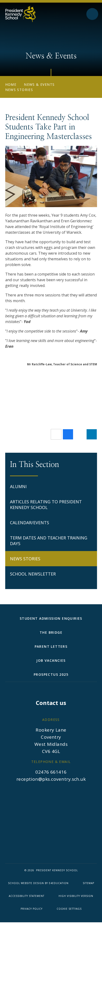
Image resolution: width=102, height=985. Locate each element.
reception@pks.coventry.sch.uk (51, 779)
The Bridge (51, 632)
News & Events (39, 84)
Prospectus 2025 (51, 674)
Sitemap (88, 883)
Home (11, 84)
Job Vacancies (50, 660)
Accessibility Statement (26, 896)
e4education (59, 883)
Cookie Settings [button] (69, 908)
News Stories (19, 89)
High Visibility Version (76, 896)
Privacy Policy (31, 908)
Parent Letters (51, 646)
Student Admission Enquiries (51, 618)
